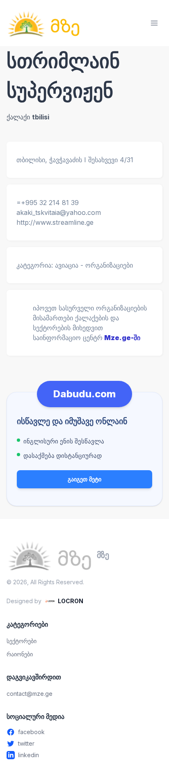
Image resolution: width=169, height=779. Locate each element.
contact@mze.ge (30, 693)
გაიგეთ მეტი (84, 479)
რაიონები (20, 654)
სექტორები (22, 640)
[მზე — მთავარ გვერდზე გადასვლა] (43, 23)
